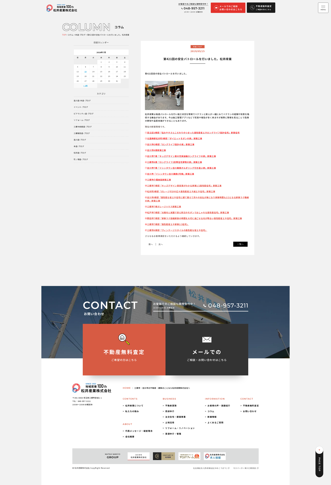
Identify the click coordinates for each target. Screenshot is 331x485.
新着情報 (212, 416)
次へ (161, 244)
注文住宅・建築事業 (175, 416)
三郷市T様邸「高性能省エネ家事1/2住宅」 (168, 224)
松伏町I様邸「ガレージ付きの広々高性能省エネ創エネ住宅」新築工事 (181, 191)
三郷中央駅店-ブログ (83, 126)
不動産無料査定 (251, 405)
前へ (151, 244)
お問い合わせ (250, 411)
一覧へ (240, 244)
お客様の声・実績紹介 (219, 405)
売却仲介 (169, 411)
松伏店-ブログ (80, 153)
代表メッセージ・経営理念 (139, 430)
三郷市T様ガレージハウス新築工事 (164, 206)
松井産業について (134, 405)
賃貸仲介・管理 (173, 433)
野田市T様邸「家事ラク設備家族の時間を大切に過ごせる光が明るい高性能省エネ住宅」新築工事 (194, 218)
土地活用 (169, 422)
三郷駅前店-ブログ (82, 133)
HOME (156, 388)
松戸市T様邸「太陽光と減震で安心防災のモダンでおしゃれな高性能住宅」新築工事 (188, 212)
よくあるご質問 (215, 422)
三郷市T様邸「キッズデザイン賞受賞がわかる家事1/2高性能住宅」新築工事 (184, 185)
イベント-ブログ (81, 107)
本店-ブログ (79, 146)
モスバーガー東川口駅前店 (244, 468)
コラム (211, 411)
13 (86, 71)
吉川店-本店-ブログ (82, 100)
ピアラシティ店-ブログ (84, 113)
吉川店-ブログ (80, 140)
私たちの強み (132, 411)
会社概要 (129, 436)
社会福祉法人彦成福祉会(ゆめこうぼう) (210, 468)
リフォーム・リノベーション (180, 428)
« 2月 (85, 86)
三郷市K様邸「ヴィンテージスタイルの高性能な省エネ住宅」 (177, 230)
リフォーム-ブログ (82, 120)
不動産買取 (171, 405)
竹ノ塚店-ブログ (81, 159)
